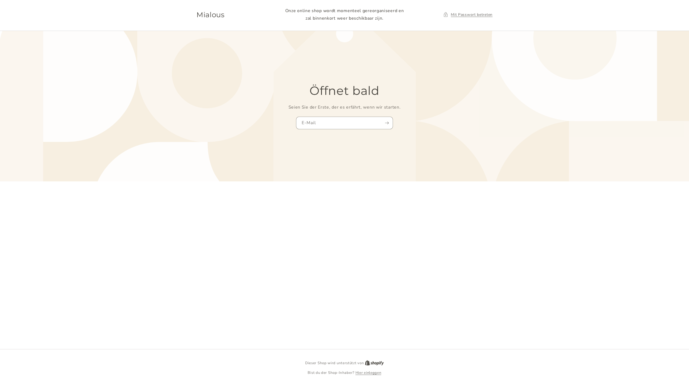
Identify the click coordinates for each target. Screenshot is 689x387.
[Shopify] (374, 363)
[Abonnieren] (387, 123)
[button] (468, 14)
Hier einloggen (368, 372)
